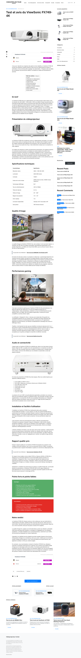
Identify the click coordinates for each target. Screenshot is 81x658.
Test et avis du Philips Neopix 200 (68, 19)
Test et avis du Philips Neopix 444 (65, 119)
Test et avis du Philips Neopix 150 (68, 39)
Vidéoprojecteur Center (13, 637)
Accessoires (59, 47)
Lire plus (60, 93)
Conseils (58, 54)
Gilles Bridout (60, 203)
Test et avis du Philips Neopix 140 (65, 89)
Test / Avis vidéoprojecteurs (11, 8)
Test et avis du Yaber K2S (67, 199)
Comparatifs (59, 52)
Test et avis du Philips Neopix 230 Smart (68, 26)
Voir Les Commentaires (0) (32, 581)
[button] (70, 2)
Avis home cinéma (60, 49)
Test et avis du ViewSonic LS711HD (40, 620)
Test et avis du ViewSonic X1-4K (40, 593)
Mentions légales (9, 654)
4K (13, 571)
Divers (58, 56)
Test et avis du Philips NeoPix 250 (68, 32)
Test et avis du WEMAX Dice (14, 620)
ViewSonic (28, 571)
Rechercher (60, 160)
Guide (58, 59)
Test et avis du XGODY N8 (68, 12)
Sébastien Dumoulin (62, 207)
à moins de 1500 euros (20, 571)
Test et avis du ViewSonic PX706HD (23, 593)
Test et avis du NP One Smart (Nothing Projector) (62, 620)
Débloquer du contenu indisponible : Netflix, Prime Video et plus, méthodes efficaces (65, 150)
